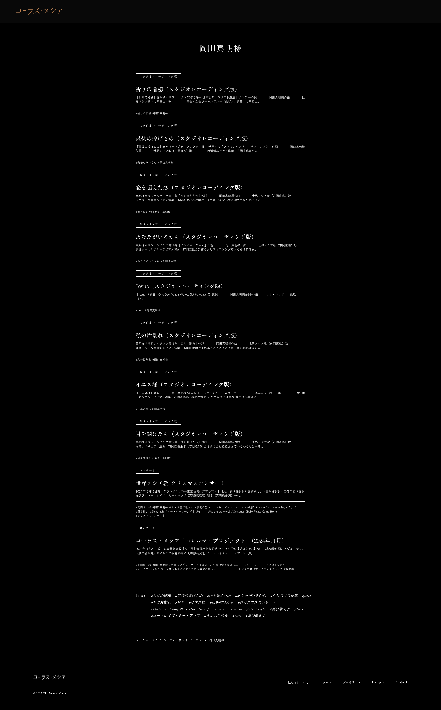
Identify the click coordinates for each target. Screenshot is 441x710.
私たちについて (298, 682)
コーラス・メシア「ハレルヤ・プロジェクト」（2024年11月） (211, 541)
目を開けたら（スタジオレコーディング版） (191, 434)
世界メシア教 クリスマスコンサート (181, 483)
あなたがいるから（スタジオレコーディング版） (196, 237)
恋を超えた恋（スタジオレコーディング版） (191, 188)
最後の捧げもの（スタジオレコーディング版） (193, 139)
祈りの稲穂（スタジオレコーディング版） (188, 89)
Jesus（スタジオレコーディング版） (181, 286)
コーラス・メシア (149, 640)
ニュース (326, 682)
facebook (402, 682)
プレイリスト (178, 640)
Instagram (378, 682)
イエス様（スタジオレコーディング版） (185, 385)
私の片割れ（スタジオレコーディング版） (188, 336)
